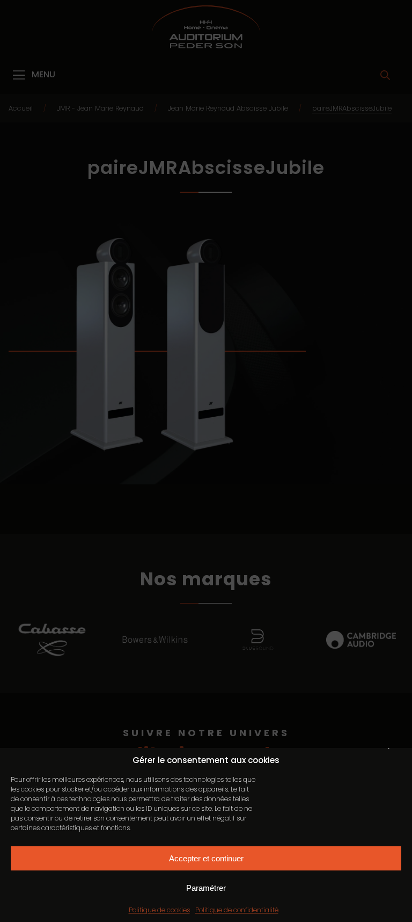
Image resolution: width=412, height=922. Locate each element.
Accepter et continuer (206, 858)
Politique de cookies (159, 909)
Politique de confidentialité (236, 909)
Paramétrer (206, 887)
